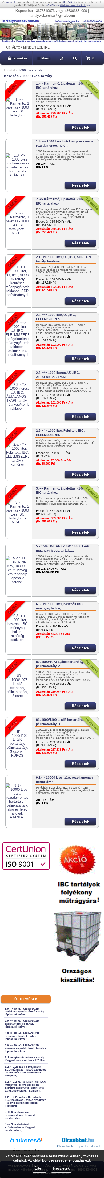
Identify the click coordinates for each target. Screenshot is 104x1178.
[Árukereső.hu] (26, 1142)
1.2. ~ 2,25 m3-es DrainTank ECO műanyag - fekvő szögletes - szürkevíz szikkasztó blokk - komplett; (25, 1071)
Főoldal (9, 70)
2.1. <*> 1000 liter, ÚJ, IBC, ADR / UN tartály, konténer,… (63, 259)
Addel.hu (11, 2)
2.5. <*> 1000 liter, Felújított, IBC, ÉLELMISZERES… (60, 433)
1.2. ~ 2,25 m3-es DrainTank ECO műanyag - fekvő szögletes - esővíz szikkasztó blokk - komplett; (25, 1101)
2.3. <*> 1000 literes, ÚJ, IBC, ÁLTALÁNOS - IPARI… (58, 375)
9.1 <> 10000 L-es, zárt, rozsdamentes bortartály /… (65, 780)
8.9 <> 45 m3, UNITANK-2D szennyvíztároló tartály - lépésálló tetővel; (22, 1023)
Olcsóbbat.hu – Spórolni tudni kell (78, 1146)
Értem (39, 1168)
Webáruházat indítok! (73, 5)
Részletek (61, 1168)
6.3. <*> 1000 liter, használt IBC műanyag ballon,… (59, 606)
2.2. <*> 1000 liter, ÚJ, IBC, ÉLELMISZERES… (56, 317)
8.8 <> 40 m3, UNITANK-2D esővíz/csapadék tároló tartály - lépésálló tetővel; (25, 1048)
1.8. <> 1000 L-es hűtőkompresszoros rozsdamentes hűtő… (64, 144)
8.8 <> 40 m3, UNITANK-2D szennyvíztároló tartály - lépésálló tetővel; (22, 1036)
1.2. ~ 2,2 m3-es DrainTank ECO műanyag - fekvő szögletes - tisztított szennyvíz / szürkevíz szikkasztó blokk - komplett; (25, 1086)
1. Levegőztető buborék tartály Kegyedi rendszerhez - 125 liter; (25, 1059)
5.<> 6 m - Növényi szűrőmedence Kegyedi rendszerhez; (20, 1115)
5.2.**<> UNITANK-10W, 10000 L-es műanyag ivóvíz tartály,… (62, 548)
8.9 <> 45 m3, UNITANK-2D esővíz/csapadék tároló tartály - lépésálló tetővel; (25, 1011)
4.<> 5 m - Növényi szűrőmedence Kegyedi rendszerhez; (20, 1127)
